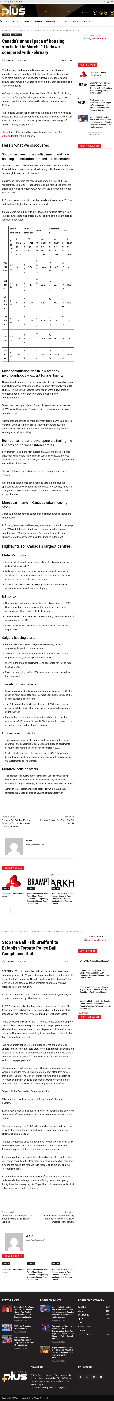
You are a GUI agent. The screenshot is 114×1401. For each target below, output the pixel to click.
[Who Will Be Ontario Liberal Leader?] (13, 882)
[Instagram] (87, 1377)
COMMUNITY (16, 35)
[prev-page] (4, 911)
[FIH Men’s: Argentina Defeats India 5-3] (7, 1327)
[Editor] (4, 60)
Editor (11, 60)
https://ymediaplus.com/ (35, 845)
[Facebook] (104, 2)
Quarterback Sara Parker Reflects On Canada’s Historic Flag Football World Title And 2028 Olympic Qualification (24, 1312)
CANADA (13, 30)
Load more (94, 134)
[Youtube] (112, 2)
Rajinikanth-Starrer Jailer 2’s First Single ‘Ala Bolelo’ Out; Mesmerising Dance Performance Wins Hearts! (62, 1353)
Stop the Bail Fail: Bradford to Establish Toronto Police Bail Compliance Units (16, 823)
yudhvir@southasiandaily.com (53, 1387)
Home (4, 30)
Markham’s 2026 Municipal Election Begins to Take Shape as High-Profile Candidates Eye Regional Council (62, 899)
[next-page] (9, 911)
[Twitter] (108, 2)
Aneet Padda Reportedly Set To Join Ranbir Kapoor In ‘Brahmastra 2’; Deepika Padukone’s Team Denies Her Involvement (101, 122)
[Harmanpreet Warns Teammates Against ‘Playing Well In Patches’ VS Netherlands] (7, 1339)
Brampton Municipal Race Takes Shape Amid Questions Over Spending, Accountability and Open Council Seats (37, 899)
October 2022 (19, 136)
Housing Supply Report (18, 97)
